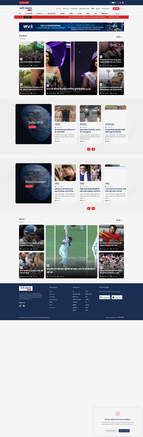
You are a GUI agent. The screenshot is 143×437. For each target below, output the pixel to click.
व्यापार (87, 307)
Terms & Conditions (110, 317)
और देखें (118, 37)
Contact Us (105, 8)
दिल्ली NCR (75, 297)
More (117, 13)
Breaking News (84, 8)
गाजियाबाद (75, 302)
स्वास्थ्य (87, 305)
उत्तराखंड (75, 307)
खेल (86, 297)
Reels (98, 8)
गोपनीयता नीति (121, 317)
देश (73, 291)
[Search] (122, 8)
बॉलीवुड (74, 305)
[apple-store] (117, 297)
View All (32, 127)
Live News (74, 8)
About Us (66, 8)
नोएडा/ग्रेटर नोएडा (77, 299)
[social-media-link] (120, 3)
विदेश (87, 310)
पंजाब (87, 291)
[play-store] (105, 297)
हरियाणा (74, 310)
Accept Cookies (124, 430)
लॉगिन (117, 8)
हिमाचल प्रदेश (89, 294)
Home (59, 8)
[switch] (113, 2)
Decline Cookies (111, 430)
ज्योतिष (87, 299)
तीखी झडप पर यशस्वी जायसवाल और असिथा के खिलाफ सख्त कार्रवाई (100, 17)
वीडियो (92, 8)
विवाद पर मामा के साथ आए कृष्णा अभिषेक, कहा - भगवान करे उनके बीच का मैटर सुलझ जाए (64, 17)
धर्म (86, 302)
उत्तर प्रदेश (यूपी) (76, 294)
